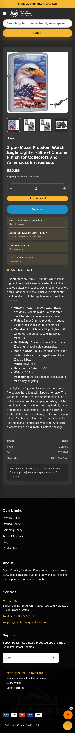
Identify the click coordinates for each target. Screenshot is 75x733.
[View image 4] (61, 125)
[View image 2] (29, 125)
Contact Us (10, 548)
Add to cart (37, 198)
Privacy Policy (11, 517)
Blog (6, 542)
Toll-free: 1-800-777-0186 (18, 616)
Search (38, 33)
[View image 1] (13, 125)
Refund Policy (11, 523)
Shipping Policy (12, 530)
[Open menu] (4, 13)
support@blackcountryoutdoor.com (24, 622)
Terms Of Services (14, 536)
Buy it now (37, 209)
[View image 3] (45, 125)
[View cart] (68, 714)
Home (10, 138)
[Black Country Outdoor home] (21, 13)
